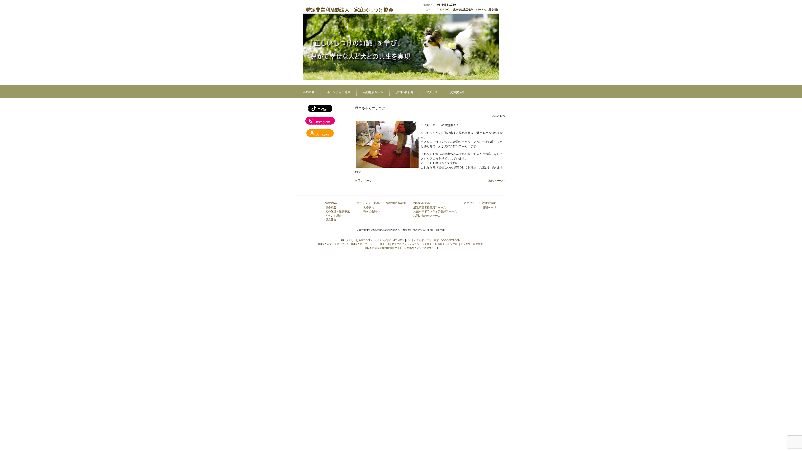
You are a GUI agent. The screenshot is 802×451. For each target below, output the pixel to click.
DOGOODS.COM (450, 240)
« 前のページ (363, 180)
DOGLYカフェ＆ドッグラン (333, 244)
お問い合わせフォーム (426, 215)
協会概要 (330, 207)
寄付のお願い (371, 211)
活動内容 (331, 203)
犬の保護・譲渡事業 (337, 211)
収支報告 (330, 219)
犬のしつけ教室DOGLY (359, 240)
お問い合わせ (422, 203)
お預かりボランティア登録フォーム (435, 211)
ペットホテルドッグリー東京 (422, 240)
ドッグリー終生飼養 (471, 244)
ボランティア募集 (368, 203)
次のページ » (496, 180)
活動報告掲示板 (396, 203)
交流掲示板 (488, 203)
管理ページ (489, 207)
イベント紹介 (333, 215)
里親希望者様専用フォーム (429, 207)
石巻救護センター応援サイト (420, 247)
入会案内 (368, 207)
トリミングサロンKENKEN (389, 240)
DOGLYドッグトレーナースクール (370, 244)
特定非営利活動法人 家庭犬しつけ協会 (349, 10)
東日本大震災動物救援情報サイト (383, 247)
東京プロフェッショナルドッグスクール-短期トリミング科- (425, 244)
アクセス (469, 203)
